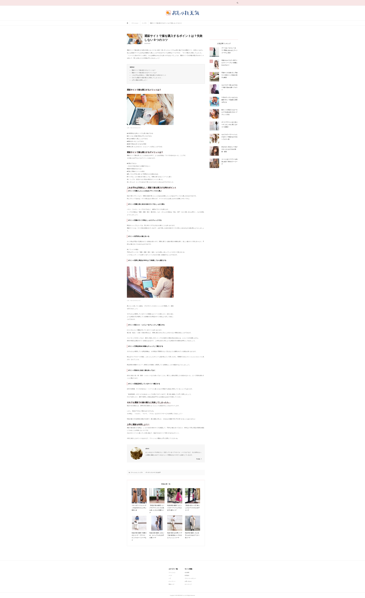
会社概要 (187, 572)
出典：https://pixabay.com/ (133, 127)
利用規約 (187, 575)
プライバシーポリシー (190, 578)
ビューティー (172, 581)
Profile (198, 459)
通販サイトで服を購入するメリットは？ (144, 70)
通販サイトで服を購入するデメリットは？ (144, 72)
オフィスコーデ (152, 472)
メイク (170, 575)
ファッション (134, 472)
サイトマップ (188, 584)
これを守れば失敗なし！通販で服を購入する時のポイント (149, 75)
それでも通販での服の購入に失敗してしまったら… (147, 77)
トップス (140, 472)
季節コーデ (171, 584)
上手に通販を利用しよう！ (140, 80)
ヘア (170, 578)
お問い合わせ (188, 581)
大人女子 (158, 472)
